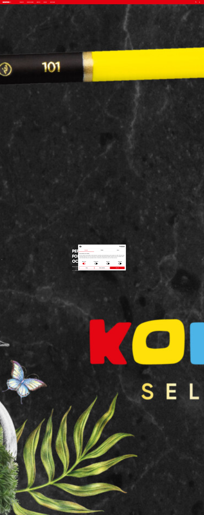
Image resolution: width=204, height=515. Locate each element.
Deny (87, 267)
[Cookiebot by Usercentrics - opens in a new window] (120, 246)
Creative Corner (30, 2)
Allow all (117, 267)
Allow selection (102, 267)
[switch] (96, 263)
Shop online (52, 2)
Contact (45, 2)
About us (38, 2)
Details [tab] (102, 250)
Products (22, 2)
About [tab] (118, 250)
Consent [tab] (86, 250)
